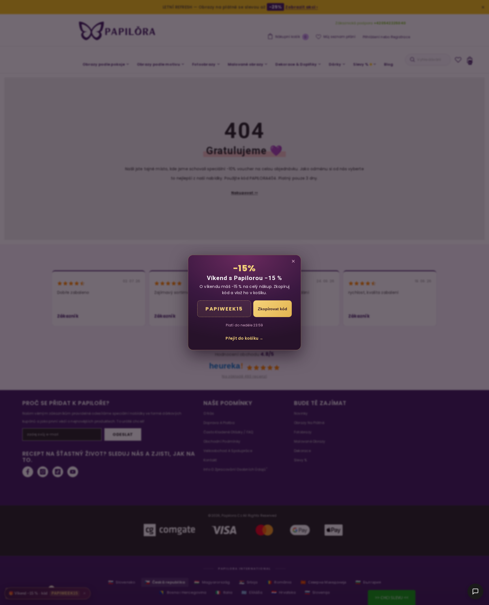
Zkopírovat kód (272, 309)
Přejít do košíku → (244, 338)
